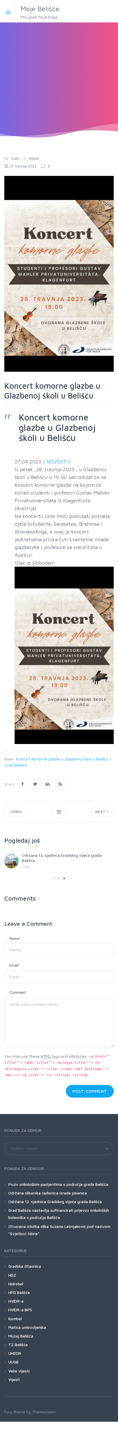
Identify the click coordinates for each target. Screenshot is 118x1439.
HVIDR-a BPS (20, 1309)
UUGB (13, 1361)
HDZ (12, 1275)
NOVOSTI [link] (57, 462)
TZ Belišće (18, 1344)
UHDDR (14, 1353)
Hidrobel (15, 1283)
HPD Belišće (19, 1292)
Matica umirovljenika (27, 1327)
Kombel (15, 1318)
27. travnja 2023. (23, 166)
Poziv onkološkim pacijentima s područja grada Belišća (58, 1184)
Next (101, 811)
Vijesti (34, 158)
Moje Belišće (40, 12)
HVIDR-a (15, 1301)
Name (15, 938)
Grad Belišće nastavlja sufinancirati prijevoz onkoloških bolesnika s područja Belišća (58, 1214)
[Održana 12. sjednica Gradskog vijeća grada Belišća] (11, 861)
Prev (16, 811)
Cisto (15, 158)
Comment (17, 992)
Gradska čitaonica (24, 1266)
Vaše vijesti (19, 1370)
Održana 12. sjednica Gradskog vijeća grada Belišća (55, 1201)
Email (14, 965)
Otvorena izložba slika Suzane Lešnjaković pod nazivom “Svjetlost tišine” (59, 1230)
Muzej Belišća (20, 1335)
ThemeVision (44, 1411)
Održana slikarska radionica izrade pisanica (47, 1192)
